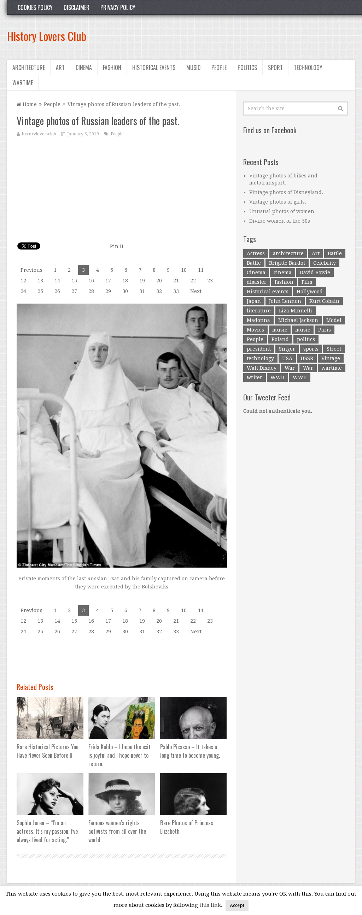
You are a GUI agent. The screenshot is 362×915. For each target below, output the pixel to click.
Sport (275, 67)
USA (287, 358)
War (290, 368)
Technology (308, 67)
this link (210, 905)
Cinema (84, 67)
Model (333, 320)
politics (306, 339)
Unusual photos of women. (282, 211)
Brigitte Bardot (287, 263)
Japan (254, 301)
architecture (288, 253)
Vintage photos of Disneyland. (286, 192)
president (259, 349)
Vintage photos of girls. (277, 202)
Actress (256, 253)
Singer (287, 349)
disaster (257, 282)
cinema (283, 272)
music (279, 330)
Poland (280, 339)
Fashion (112, 67)
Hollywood (310, 291)
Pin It (116, 246)
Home (29, 104)
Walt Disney (261, 368)
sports (311, 349)
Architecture (28, 67)
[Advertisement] (226, 36)
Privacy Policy (117, 7)
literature (259, 310)
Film (307, 282)
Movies (255, 330)
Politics (247, 67)
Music (193, 67)
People (219, 67)
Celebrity (324, 263)
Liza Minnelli (295, 310)
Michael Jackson (298, 320)
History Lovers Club (46, 36)
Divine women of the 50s (279, 221)
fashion (284, 282)
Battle (335, 253)
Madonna (258, 320)
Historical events (153, 67)
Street (334, 349)
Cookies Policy (35, 7)
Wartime (22, 82)
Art (60, 67)
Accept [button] (237, 905)
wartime (331, 368)
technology (260, 358)
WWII (277, 377)
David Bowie (315, 272)
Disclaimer (76, 7)
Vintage (330, 358)
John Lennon (285, 301)
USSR (306, 358)
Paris (324, 330)
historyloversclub (39, 133)
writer (254, 377)
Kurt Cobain (324, 301)
